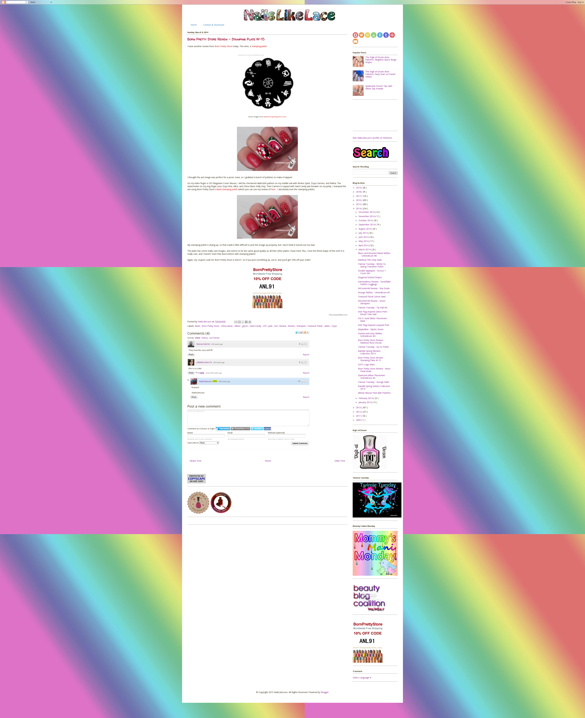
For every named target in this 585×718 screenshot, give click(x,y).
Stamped (301, 325)
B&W (198, 325)
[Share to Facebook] (246, 321)
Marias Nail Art (203, 344)
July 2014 (363, 232)
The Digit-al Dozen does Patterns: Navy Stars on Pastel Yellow (380, 74)
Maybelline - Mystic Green (370, 329)
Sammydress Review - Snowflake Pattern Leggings (374, 283)
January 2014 (365, 402)
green (245, 325)
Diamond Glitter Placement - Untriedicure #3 (372, 376)
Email (230, 432)
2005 (359, 419)
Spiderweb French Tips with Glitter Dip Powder (378, 87)
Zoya (334, 325)
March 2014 (365, 249)
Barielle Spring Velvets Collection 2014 (374, 387)
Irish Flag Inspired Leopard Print (373, 325)
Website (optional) (276, 432)
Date (197, 337)
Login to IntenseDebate (223, 428)
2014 (359, 208)
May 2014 (364, 241)
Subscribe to (193, 442)
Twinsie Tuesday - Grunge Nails (373, 382)
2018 (359, 191)
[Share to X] (242, 321)
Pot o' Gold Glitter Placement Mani (372, 319)
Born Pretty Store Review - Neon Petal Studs (374, 370)
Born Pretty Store (211, 325)
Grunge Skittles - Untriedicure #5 (374, 292)
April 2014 (364, 245)
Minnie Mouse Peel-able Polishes (374, 392)
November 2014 (367, 216)
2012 (359, 411)
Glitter (237, 325)
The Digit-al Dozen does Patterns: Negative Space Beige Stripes (380, 60)
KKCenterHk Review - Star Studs (374, 288)
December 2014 (367, 212)
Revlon (291, 325)
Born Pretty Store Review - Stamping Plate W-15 (371, 359)
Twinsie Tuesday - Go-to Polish (373, 346)
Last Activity (214, 337)
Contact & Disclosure (213, 24)
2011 (359, 415)
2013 (359, 407)
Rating (204, 337)
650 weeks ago (217, 344)
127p (215, 381)
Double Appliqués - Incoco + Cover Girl (372, 272)
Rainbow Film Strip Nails (370, 259)
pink (270, 325)
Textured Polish (315, 325)
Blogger (325, 692)
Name (190, 432)
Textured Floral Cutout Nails (372, 296)
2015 (359, 204)
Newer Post (195, 460)
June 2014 (364, 237)
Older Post (340, 460)
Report (306, 354)
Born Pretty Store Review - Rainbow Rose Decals (371, 341)
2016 (359, 200)
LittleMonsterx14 (204, 362)
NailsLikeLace (205, 321)
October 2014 (366, 220)
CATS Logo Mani (366, 364)
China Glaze (227, 325)
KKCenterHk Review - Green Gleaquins (371, 302)
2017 (359, 196)
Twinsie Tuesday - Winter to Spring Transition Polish (372, 265)
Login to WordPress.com (240, 428)
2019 (359, 187)
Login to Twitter (257, 428)
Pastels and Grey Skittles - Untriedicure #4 (371, 334)
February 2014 (366, 398)
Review (283, 325)
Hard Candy (256, 325)
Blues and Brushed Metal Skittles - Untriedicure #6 (374, 254)
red (276, 325)
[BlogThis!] (239, 321)
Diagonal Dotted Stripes (370, 277)
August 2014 (365, 228)
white (327, 325)
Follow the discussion (306, 332)
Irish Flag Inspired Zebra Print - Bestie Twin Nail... (373, 313)
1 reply (201, 372)
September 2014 (367, 224)
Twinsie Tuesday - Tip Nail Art (372, 307)
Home (194, 24)
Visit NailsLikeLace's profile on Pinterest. (372, 137)
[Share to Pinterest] (249, 321)
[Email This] (235, 321)
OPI (265, 325)
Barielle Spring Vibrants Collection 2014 (369, 352)
